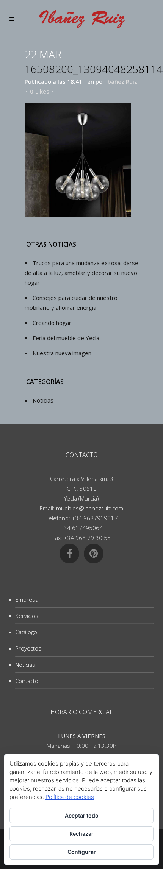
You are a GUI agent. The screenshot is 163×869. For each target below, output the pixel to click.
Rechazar (81, 833)
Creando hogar (52, 322)
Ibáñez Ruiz (121, 81)
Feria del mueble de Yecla (66, 338)
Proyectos (28, 648)
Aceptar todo (82, 815)
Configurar (81, 852)
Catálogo (26, 632)
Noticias (43, 400)
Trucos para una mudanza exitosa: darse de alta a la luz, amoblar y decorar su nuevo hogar (81, 272)
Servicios (26, 615)
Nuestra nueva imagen (62, 353)
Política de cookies (69, 796)
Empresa (26, 599)
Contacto (26, 681)
